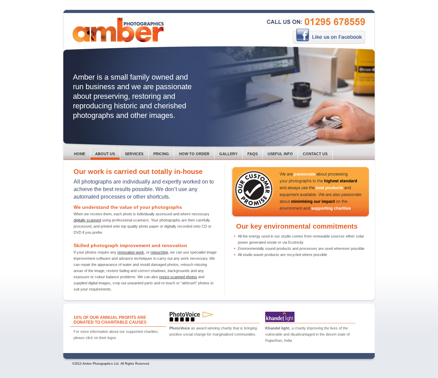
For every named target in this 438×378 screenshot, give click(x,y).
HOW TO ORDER (194, 154)
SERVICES (134, 154)
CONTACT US (315, 154)
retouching (159, 252)
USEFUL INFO (280, 154)
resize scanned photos (178, 277)
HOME (79, 154)
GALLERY (228, 154)
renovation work (130, 252)
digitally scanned (87, 220)
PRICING (161, 154)
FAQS (252, 154)
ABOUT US (105, 154)
